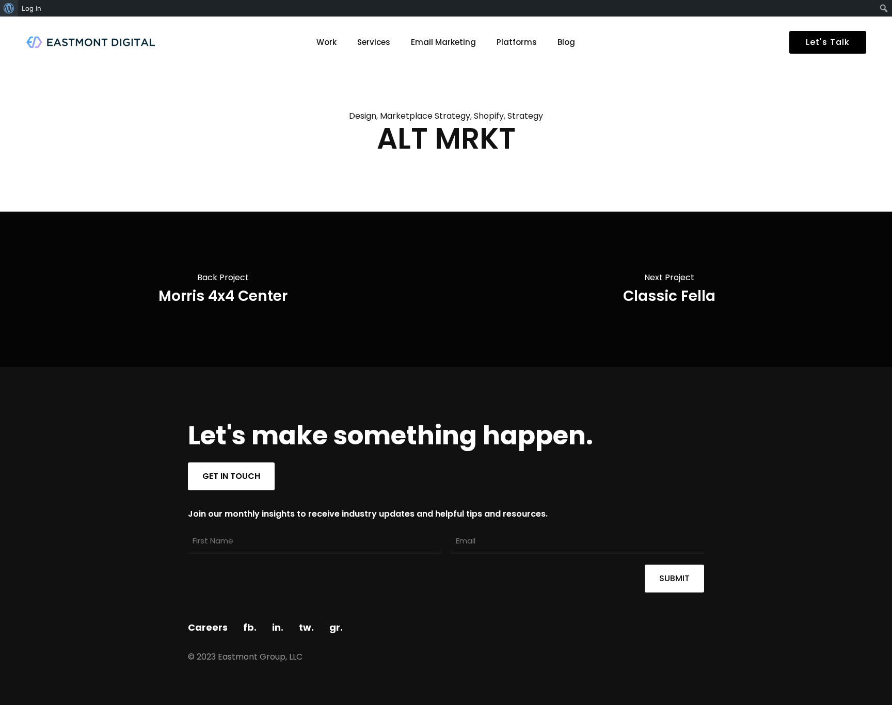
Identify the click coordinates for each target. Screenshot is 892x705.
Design (362, 116)
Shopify (489, 116)
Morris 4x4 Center (223, 296)
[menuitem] (9, 8)
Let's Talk (828, 42)
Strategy (525, 116)
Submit (674, 578)
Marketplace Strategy (425, 116)
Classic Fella (669, 296)
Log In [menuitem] (31, 8)
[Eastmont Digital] (90, 42)
